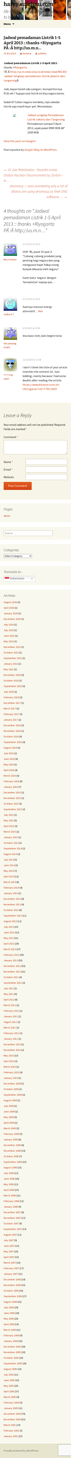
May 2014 (9, 870)
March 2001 (10, 1425)
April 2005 (9, 1391)
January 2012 (11, 1016)
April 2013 (9, 943)
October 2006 (11, 1290)
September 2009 (13, 1094)
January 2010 (11, 1078)
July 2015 (9, 814)
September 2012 (13, 982)
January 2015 (11, 837)
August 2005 (10, 1369)
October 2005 (11, 1357)
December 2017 (12, 703)
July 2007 (9, 1240)
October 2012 (11, 977)
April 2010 (9, 1061)
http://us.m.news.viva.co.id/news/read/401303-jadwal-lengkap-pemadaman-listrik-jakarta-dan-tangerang (35, 76)
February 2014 (11, 887)
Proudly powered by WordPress (21, 1450)
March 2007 (10, 1262)
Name (8, 462)
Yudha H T (9, 314)
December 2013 (12, 898)
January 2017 (11, 719)
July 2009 (9, 1106)
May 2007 (9, 1251)
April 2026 (9, 607)
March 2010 (10, 1066)
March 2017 (10, 708)
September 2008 (13, 1162)
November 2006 (12, 1285)
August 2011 (10, 1022)
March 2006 (10, 1329)
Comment (11, 437)
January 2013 (11, 960)
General (27, 53)
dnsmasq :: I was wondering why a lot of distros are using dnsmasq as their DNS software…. (38, 191)
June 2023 (9, 635)
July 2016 (9, 753)
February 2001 (11, 1430)
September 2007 (13, 1229)
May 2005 (9, 1385)
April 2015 (9, 826)
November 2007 (12, 1217)
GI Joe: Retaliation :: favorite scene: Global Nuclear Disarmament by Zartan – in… (33, 175)
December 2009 (12, 1083)
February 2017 (11, 714)
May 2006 (9, 1318)
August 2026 (10, 602)
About (7, 515)
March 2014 (10, 882)
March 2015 (10, 831)
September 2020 (13, 686)
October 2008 (11, 1156)
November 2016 (12, 731)
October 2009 (11, 1089)
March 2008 (10, 1195)
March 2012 (10, 1005)
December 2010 (12, 1044)
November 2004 (12, 1419)
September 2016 (13, 742)
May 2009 (9, 1117)
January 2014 (11, 893)
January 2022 (11, 663)
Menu (7, 24)
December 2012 (12, 966)
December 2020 (12, 675)
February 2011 (11, 1033)
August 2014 (10, 854)
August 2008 (10, 1167)
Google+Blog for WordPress (40, 149)
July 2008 (9, 1173)
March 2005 (10, 1397)
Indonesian (16, 578)
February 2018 (11, 697)
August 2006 (10, 1301)
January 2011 (11, 1038)
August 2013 (10, 921)
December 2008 (12, 1145)
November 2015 (12, 798)
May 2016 (9, 764)
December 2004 (12, 1413)
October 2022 (11, 652)
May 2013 (9, 938)
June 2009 (9, 1111)
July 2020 (9, 691)
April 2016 (9, 770)
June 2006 (9, 1313)
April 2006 (9, 1324)
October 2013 (11, 910)
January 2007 (11, 1273)
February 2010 (11, 1072)
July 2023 (9, 630)
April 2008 (9, 1189)
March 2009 (10, 1128)
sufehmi (42, 53)
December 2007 (12, 1212)
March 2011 (10, 1027)
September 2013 (13, 915)
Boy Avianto (10, 259)
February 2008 (11, 1201)
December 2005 (12, 1346)
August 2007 (10, 1234)
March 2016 (10, 775)
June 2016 (9, 759)
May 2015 (9, 820)
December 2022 (12, 647)
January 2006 (11, 1341)
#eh (40, 311)
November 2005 (12, 1352)
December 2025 (12, 619)
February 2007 (11, 1268)
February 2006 (11, 1335)
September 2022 (13, 658)
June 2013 (9, 932)
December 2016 (12, 725)
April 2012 (9, 999)
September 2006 (13, 1296)
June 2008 (9, 1178)
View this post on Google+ (20, 141)
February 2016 (11, 781)
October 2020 (11, 680)
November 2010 (12, 1050)
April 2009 (9, 1122)
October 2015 (11, 803)
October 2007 (11, 1223)
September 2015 (13, 809)
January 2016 (11, 786)
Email (8, 469)
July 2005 (9, 1374)
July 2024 (9, 624)
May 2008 (9, 1184)
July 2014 (9, 859)
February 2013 (11, 954)
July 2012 (9, 988)
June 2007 (9, 1245)
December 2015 (12, 792)
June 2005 (9, 1380)
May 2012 (9, 994)
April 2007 (9, 1257)
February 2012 (11, 1010)
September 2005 (13, 1363)
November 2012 (12, 971)
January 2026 (11, 613)
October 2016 (11, 736)
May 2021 (9, 669)
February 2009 (11, 1134)
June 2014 (9, 865)
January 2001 (11, 1436)
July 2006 (9, 1307)
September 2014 (13, 848)
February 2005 (11, 1402)
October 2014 (11, 842)
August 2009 (10, 1100)
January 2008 (11, 1206)
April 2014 (9, 876)
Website (9, 477)
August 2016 (10, 747)
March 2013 (10, 949)
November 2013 (12, 904)
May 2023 (9, 641)
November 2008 (12, 1150)
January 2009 (11, 1139)
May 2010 (9, 1055)
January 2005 (11, 1408)
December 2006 (12, 1279)
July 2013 (9, 926)
